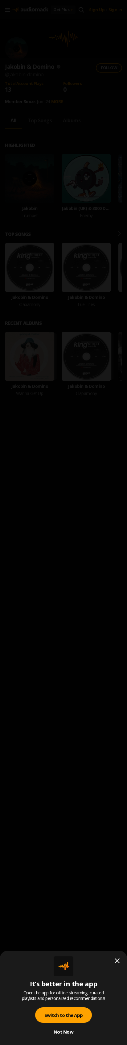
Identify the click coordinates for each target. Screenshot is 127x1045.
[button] (63, 522)
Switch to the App (63, 1015)
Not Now (63, 1032)
